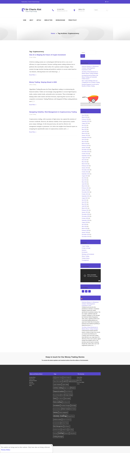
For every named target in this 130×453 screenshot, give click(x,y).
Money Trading (33, 84)
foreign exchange (68, 394)
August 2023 (85, 157)
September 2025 (86, 121)
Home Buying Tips (66, 402)
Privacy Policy (72, 20)
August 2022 (85, 175)
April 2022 (84, 184)
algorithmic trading (59, 377)
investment (56, 405)
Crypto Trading (33, 57)
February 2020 (85, 230)
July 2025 (84, 125)
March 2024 (85, 143)
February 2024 (85, 145)
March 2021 (85, 208)
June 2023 (84, 159)
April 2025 (84, 131)
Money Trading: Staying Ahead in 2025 (43, 82)
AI (53, 377)
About (31, 20)
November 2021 (86, 192)
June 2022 (84, 180)
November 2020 (86, 216)
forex (54, 398)
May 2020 (84, 226)
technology (55, 433)
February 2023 (85, 165)
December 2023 (85, 149)
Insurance (84, 250)
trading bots (66, 433)
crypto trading (65, 384)
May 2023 (84, 161)
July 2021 (84, 200)
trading (61, 433)
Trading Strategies (58, 436)
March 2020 (85, 228)
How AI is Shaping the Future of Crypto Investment (47, 55)
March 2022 (85, 186)
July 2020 (84, 224)
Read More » (32, 75)
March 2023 (85, 163)
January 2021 (85, 212)
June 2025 (84, 127)
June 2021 (84, 202)
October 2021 (85, 194)
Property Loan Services (67, 419)
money (55, 412)
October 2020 (85, 218)
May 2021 (84, 204)
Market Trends (65, 408)
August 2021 (85, 198)
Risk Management (58, 426)
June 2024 (84, 139)
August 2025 (85, 123)
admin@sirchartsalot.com (62, 10)
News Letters (48, 20)
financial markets (58, 391)
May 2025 (84, 129)
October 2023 (85, 153)
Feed (84, 299)
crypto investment (57, 384)
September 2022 (86, 173)
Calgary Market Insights (57, 381)
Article (39, 20)
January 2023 (85, 167)
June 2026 (84, 115)
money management (63, 412)
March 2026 (85, 117)
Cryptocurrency (72, 381)
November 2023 (86, 151)
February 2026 (85, 119)
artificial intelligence (67, 377)
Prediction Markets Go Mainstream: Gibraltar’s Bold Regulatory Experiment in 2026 (90, 68)
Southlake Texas (64, 429)
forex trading (57, 402)
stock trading (71, 429)
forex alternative (60, 398)
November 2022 (86, 169)
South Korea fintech (56, 429)
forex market (67, 398)
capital (65, 381)
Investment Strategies (65, 405)
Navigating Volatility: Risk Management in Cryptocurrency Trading (53, 112)
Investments (84, 252)
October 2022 (85, 171)
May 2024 (84, 141)
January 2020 (85, 232)
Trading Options (86, 258)
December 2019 (85, 234)
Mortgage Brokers (71, 416)
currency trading (58, 388)
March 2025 (85, 133)
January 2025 (85, 135)
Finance (73, 388)
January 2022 (85, 190)
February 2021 (85, 210)
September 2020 (86, 220)
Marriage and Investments (88, 254)
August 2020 (85, 222)
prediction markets (57, 419)
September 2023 (86, 155)
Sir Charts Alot (33, 9)
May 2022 (84, 182)
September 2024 (86, 137)
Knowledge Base (60, 20)
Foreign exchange (86, 248)
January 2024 (85, 147)
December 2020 (85, 214)
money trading (59, 416)
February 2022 (85, 188)
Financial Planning (68, 391)
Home (24, 20)
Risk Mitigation (67, 426)
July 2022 (84, 178)
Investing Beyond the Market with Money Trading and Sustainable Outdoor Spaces (90, 77)
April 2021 (84, 206)
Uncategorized (85, 260)
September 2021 (86, 196)
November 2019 (86, 236)
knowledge (73, 405)
